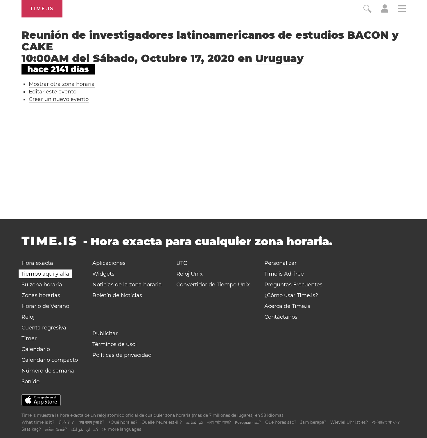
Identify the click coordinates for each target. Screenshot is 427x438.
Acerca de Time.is (287, 306)
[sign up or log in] (384, 11)
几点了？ (66, 422)
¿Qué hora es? (122, 422)
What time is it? (37, 422)
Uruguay (279, 58)
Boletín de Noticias (117, 295)
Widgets (103, 274)
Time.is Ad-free (284, 274)
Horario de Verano (45, 306)
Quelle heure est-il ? (161, 422)
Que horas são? (280, 422)
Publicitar (105, 333)
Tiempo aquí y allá (45, 274)
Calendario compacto (49, 360)
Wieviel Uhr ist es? (349, 422)
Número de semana (47, 371)
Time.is (42, 8)
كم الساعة (194, 422)
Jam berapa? (313, 422)
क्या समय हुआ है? (91, 422)
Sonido (30, 381)
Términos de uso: (114, 344)
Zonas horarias (40, 295)
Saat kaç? (31, 429)
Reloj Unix (189, 274)
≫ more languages (121, 429)
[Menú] (402, 9)
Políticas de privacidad (122, 355)
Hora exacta (37, 263)
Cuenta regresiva (43, 327)
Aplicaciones (108, 263)
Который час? (248, 422)
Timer (29, 338)
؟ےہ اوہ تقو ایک (84, 429)
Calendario (35, 349)
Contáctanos (280, 317)
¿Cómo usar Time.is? (291, 295)
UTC (181, 263)
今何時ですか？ (386, 422)
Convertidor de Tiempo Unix (213, 284)
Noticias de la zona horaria (127, 284)
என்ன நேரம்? (56, 429)
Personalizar (280, 263)
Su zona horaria (41, 284)
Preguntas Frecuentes (293, 284)
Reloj (28, 317)
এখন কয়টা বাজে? (219, 422)
